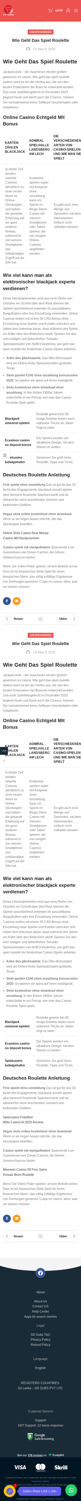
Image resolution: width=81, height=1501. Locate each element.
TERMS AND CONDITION (28, 1499)
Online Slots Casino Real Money (26, 533)
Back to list (40, 619)
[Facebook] (40, 1273)
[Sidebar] (5, 455)
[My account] (68, 10)
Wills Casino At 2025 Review (23, 1122)
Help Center (40, 1311)
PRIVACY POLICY (55, 1499)
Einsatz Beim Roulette (18, 1174)
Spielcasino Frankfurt (18, 1117)
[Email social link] (17, 601)
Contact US (40, 1306)
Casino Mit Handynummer (21, 538)
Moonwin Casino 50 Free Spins (25, 1169)
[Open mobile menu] (76, 10)
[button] (40, 1387)
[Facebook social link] (7, 601)
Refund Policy (40, 1344)
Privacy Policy (41, 1339)
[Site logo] (8, 10)
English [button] (40, 1368)
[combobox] (40, 1402)
